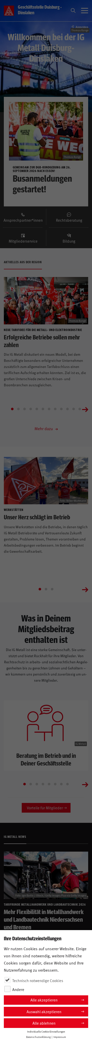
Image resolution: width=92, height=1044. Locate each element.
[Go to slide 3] (24, 409)
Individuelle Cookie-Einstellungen (46, 1031)
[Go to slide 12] (80, 409)
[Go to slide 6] (43, 409)
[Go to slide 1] (12, 409)
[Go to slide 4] (31, 409)
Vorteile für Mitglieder (45, 807)
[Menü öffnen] (84, 11)
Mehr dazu (44, 428)
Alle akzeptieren (43, 999)
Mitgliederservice (23, 241)
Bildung (69, 241)
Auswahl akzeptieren (44, 1011)
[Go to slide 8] (55, 409)
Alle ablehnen (43, 1023)
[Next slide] (85, 409)
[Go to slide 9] (61, 409)
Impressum (59, 1037)
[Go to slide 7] (49, 409)
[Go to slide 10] (67, 409)
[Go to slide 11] (74, 409)
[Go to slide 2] (18, 409)
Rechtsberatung (69, 220)
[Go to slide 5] (37, 409)
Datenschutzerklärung (38, 1037)
